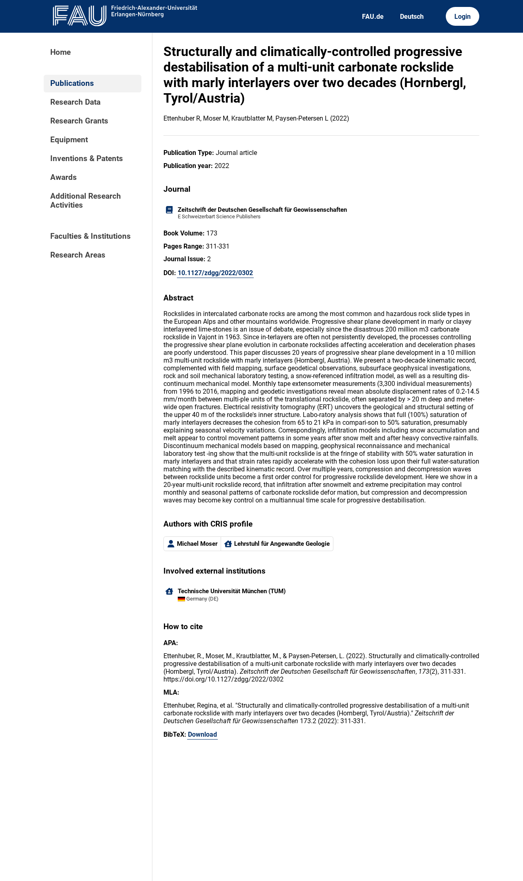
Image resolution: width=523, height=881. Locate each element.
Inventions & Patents (86, 158)
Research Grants (79, 121)
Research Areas (77, 255)
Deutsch (412, 16)
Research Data (75, 102)
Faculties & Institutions (90, 236)
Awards (63, 177)
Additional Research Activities (85, 201)
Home (60, 52)
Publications (72, 83)
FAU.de (373, 16)
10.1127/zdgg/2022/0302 (215, 273)
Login (462, 16)
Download (202, 734)
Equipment (69, 139)
